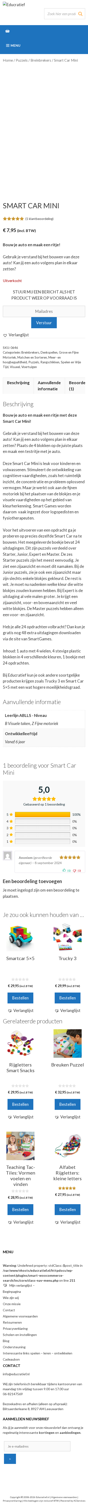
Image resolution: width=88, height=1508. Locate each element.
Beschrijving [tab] (18, 382)
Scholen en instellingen (20, 1335)
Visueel (15, 367)
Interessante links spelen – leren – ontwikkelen (37, 1353)
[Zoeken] (80, 14)
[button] (16, 335)
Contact (9, 1310)
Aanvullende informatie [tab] (49, 385)
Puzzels (22, 60)
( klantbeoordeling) (39, 219)
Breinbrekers (41, 60)
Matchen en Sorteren (32, 357)
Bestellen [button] (20, 997)
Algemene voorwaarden (20, 1316)
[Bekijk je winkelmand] (44, 31)
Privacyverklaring (15, 1328)
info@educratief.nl (16, 1374)
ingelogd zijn (28, 890)
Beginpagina (12, 1291)
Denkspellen (49, 352)
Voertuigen (29, 367)
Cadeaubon (11, 1359)
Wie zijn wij (11, 1298)
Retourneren (12, 1322)
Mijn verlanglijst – (22, 1285)
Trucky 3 (52, 681)
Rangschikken (49, 362)
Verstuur (44, 322)
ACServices (79, 1500)
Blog (6, 1341)
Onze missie (12, 1304)
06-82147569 (13, 1394)
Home (8, 60)
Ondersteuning (14, 1347)
